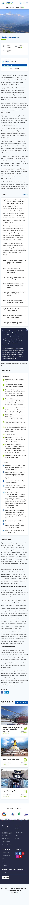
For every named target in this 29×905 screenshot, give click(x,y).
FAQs (3, 858)
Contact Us (4, 865)
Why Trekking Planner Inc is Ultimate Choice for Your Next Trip (7, 834)
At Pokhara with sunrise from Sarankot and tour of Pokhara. (14, 293)
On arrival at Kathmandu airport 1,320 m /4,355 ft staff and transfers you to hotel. (14, 201)
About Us (4, 829)
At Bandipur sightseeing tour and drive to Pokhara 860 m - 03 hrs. (13, 285)
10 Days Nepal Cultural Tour (11, 759)
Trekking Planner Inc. (20, 888)
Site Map (4, 862)
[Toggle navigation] (26, 3)
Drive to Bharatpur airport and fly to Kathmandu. (12, 316)
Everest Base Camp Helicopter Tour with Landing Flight (12, 728)
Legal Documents (6, 841)
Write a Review (19, 832)
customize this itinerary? (13, 363)
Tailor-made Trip (6, 855)
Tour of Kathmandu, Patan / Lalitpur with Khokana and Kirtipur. (13, 262)
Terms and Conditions (7, 845)
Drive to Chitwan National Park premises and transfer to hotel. (13, 302)
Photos (17, 838)
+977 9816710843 (14, 7)
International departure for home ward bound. (13, 323)
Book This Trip (8, 65)
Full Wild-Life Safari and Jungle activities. (12, 309)
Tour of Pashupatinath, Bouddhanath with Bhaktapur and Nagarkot (13, 270)
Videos (17, 835)
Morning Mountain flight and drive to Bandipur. (13, 278)
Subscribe (6, 877)
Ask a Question (7, 902)
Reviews (17, 829)
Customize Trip (5, 852)
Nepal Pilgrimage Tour (9, 791)
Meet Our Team (6, 838)
